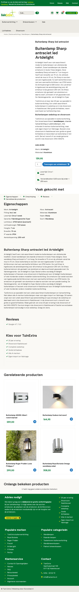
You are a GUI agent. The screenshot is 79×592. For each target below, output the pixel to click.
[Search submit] (37, 13)
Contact (75, 3)
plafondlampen (55, 124)
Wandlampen (26, 34)
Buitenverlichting (14, 34)
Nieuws (60, 3)
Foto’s (52, 3)
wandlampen (59, 121)
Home (6, 34)
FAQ (67, 3)
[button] (10, 22)
